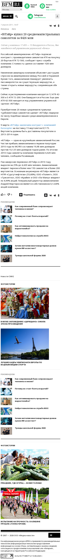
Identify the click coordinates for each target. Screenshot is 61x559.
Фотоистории (8, 284)
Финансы (5, 29)
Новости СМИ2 (7, 276)
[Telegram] (54, 25)
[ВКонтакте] (50, 25)
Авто (14, 29)
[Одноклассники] (58, 25)
